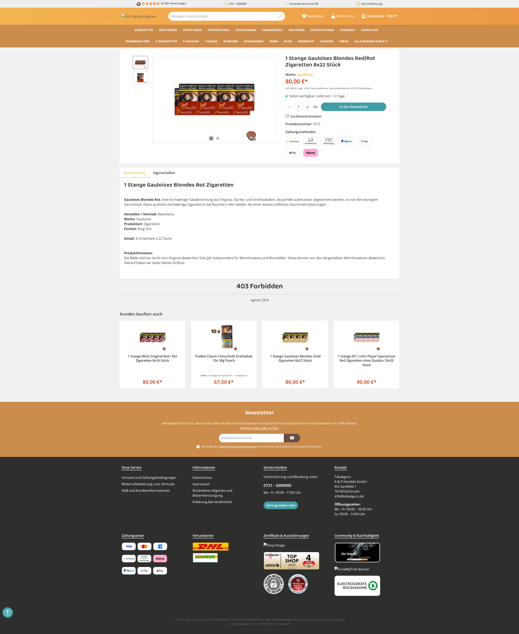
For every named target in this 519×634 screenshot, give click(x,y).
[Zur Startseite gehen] (139, 16)
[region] (205, 99)
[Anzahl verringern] (289, 107)
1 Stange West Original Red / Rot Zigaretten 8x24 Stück (152, 358)
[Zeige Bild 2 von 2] (217, 138)
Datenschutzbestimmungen (238, 446)
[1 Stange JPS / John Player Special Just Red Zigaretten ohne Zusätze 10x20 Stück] (366, 337)
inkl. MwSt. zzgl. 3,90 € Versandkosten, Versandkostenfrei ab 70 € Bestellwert (328, 88)
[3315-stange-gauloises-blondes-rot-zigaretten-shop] (214, 99)
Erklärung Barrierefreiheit (212, 502)
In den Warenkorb (354, 107)
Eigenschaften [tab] (164, 173)
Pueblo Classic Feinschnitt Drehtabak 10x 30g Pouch (223, 358)
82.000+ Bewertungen (173, 3)
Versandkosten (248, 619)
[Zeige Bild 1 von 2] (211, 138)
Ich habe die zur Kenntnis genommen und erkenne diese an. (262, 446)
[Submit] (292, 438)
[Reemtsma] (300, 584)
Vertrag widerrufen (281, 505)
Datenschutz (202, 477)
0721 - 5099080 (238, 3)
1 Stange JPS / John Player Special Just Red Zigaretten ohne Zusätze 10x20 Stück (366, 360)
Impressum (201, 484)
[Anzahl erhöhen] (307, 107)
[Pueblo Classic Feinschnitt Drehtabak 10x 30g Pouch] (223, 337)
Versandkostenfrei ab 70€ (303, 3)
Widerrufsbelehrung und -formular (148, 484)
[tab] (134, 173)
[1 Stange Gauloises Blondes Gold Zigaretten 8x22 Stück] (295, 337)
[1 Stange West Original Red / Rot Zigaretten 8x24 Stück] (152, 337)
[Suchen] (280, 16)
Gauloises (305, 74)
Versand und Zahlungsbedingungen (149, 477)
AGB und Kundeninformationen (146, 490)
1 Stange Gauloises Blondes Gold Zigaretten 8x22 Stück (295, 358)
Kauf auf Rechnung (371, 3)
